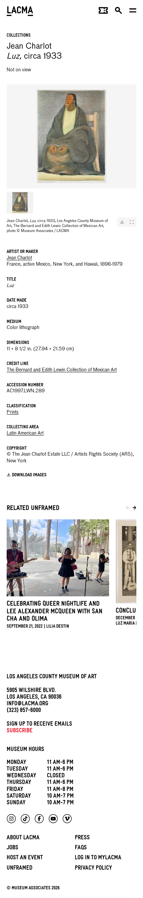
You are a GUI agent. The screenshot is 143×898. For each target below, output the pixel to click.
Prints (13, 412)
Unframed (20, 869)
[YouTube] (53, 818)
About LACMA (23, 838)
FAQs (81, 848)
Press (82, 838)
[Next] (134, 509)
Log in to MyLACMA (98, 858)
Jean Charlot (19, 258)
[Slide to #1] (20, 202)
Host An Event (25, 858)
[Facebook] (39, 818)
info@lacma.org (27, 704)
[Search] (118, 12)
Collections (19, 35)
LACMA (20, 12)
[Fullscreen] (131, 222)
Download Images (29, 475)
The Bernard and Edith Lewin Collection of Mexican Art (62, 370)
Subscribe (20, 731)
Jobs (12, 848)
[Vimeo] (67, 818)
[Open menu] (133, 12)
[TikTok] (25, 818)
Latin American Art (25, 433)
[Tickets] (103, 12)
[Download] (122, 222)
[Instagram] (11, 818)
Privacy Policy (93, 869)
